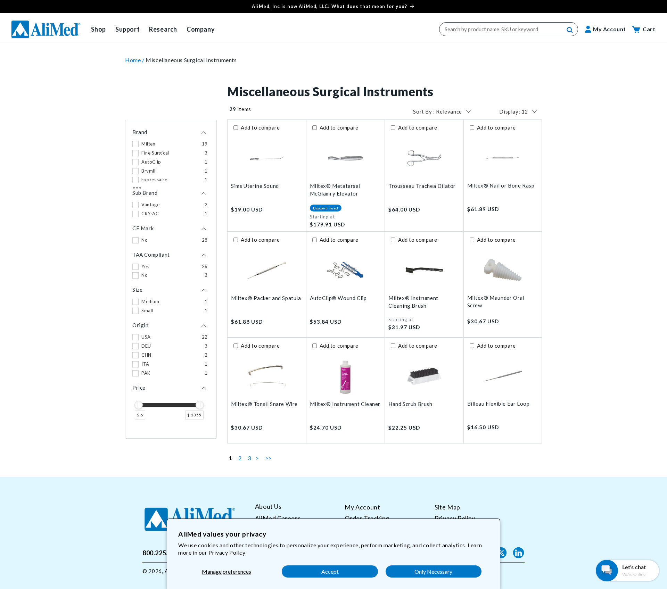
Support (127, 29)
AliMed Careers (277, 518)
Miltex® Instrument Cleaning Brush (413, 302)
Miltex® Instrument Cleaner (345, 404)
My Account (362, 507)
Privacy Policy (226, 552)
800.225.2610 (162, 552)
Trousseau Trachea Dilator (422, 186)
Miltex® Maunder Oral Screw (496, 301)
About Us (268, 506)
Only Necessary (433, 571)
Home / (135, 60)
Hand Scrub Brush (410, 404)
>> (268, 458)
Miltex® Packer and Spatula (266, 298)
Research (163, 29)
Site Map (447, 507)
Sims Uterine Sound (255, 186)
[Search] (570, 30)
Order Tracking (367, 518)
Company (201, 29)
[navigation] (171, 279)
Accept (330, 571)
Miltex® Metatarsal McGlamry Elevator (335, 190)
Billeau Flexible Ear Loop (498, 403)
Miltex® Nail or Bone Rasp (501, 185)
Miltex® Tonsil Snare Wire (264, 404)
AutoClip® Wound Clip (338, 298)
